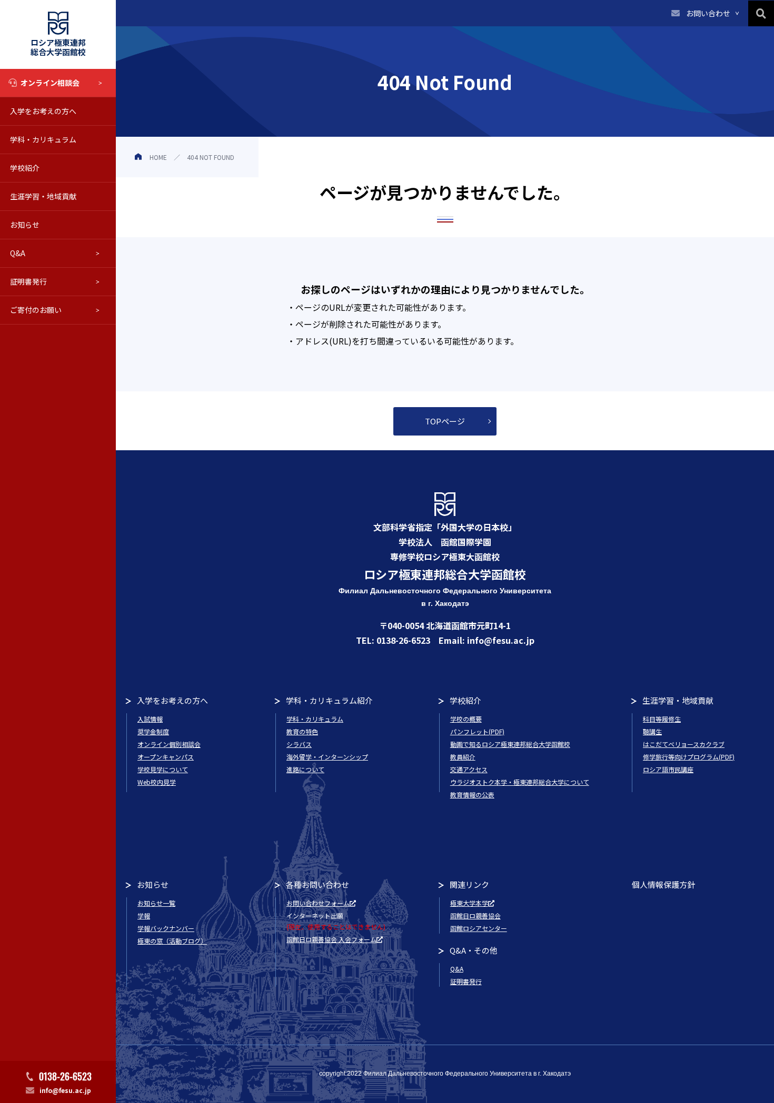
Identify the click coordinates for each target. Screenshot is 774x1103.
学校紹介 (24, 168)
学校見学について (162, 769)
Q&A (17, 253)
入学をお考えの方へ (43, 111)
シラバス (299, 744)
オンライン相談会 (50, 82)
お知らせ (24, 224)
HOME (158, 157)
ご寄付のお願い (36, 310)
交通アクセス (469, 769)
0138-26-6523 (65, 1076)
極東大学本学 (469, 902)
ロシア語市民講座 (668, 769)
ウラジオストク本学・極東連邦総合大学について (519, 781)
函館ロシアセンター (478, 928)
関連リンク (469, 884)
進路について (305, 769)
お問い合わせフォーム (318, 902)
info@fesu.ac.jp (65, 1090)
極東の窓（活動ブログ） (172, 940)
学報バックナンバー (165, 928)
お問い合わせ (708, 13)
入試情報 (150, 718)
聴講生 (652, 731)
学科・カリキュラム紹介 (329, 700)
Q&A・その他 (474, 950)
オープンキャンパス (165, 756)
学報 (143, 915)
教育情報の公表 (472, 794)
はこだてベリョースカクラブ (684, 744)
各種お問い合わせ (317, 884)
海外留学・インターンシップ (327, 756)
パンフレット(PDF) (477, 731)
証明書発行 (28, 281)
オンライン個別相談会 (169, 744)
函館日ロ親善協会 (475, 915)
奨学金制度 (153, 731)
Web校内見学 (156, 781)
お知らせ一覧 (156, 902)
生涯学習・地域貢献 (43, 196)
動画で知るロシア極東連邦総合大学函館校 (510, 744)
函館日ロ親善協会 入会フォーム (331, 939)
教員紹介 (462, 756)
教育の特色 (302, 731)
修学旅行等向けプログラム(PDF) (689, 756)
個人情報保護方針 (663, 884)
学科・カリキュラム (43, 139)
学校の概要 (466, 718)
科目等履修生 (662, 718)
